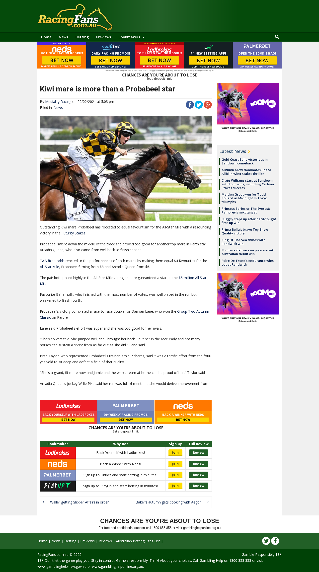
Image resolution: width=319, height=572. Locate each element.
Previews (103, 37)
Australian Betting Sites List (138, 541)
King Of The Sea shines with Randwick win (243, 242)
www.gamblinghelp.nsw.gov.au (61, 566)
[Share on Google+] (208, 107)
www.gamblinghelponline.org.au (117, 566)
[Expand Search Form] (277, 37)
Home (46, 37)
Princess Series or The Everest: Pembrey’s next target (246, 210)
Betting (82, 37)
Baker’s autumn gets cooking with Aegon (169, 502)
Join (175, 452)
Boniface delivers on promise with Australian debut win (248, 252)
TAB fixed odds (52, 260)
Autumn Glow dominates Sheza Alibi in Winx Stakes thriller (246, 172)
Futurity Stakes (73, 233)
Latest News (232, 151)
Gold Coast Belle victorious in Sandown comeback (245, 161)
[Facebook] (275, 541)
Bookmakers (129, 37)
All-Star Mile (49, 266)
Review (198, 452)
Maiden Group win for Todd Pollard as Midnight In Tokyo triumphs (244, 198)
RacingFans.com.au (53, 554)
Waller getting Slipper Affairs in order (79, 502)
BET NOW (61, 60)
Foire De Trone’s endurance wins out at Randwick (248, 262)
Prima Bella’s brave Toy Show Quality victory (245, 231)
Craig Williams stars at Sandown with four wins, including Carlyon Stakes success (248, 184)
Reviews (105, 541)
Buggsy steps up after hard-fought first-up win (249, 221)
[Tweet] (199, 107)
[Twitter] (266, 541)
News (63, 37)
